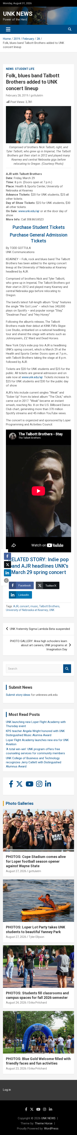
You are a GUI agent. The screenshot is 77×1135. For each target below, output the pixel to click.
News (10, 68)
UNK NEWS (17, 13)
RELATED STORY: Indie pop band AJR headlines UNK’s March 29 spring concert (38, 566)
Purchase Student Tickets (38, 227)
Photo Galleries (20, 803)
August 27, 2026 (16, 871)
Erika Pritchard (38, 1002)
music (34, 606)
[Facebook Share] (7, 556)
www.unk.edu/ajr (28, 211)
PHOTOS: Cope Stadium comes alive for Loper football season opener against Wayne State (36, 861)
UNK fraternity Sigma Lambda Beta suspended (40, 629)
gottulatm (37, 95)
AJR (16, 606)
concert (24, 606)
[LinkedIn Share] (7, 572)
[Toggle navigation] (8, 29)
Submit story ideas (18, 695)
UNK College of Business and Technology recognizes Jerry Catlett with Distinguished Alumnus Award (33, 762)
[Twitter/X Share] (7, 564)
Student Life (24, 68)
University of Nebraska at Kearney (27, 610)
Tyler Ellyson (36, 936)
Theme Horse (44, 1123)
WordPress (51, 1128)
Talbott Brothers (49, 606)
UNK (51, 610)
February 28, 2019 (17, 95)
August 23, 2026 (16, 1068)
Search (67, 668)
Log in (7, 1090)
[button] (6, 580)
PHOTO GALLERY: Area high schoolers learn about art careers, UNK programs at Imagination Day (38, 645)
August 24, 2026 (16, 1002)
